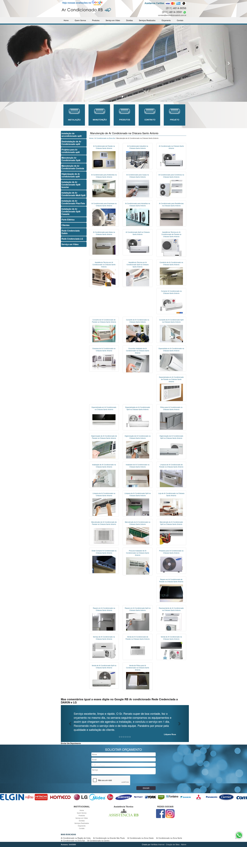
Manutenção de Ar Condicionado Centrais (72, 167)
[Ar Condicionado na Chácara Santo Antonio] (171, 159)
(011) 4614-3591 (172, 12)
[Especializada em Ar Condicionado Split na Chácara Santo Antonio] (137, 420)
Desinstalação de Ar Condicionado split (71, 143)
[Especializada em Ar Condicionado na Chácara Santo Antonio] (104, 420)
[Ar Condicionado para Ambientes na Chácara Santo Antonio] (104, 188)
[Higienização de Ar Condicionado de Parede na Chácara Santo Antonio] (104, 449)
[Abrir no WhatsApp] (184, 12)
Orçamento (166, 20)
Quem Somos (80, 20)
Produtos (95, 20)
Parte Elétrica (67, 219)
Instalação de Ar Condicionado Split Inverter (70, 185)
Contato (180, 20)
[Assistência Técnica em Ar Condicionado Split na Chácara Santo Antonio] (137, 277)
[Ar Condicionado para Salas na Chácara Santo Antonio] (104, 245)
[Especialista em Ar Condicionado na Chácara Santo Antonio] (171, 362)
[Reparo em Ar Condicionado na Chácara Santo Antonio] (104, 621)
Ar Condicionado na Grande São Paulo (109, 838)
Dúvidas (129, 20)
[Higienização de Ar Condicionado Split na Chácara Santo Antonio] (171, 449)
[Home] (86, 9)
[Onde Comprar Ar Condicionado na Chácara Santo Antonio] (104, 564)
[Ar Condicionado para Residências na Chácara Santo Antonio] (171, 217)
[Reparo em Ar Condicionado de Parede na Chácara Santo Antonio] (171, 593)
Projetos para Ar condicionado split (70, 151)
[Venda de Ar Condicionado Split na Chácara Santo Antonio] (104, 679)
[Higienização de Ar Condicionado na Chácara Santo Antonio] (137, 449)
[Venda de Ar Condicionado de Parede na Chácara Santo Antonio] (137, 650)
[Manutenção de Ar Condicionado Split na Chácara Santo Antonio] (171, 535)
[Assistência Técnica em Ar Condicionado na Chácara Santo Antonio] (104, 277)
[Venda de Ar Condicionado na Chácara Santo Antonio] (171, 650)
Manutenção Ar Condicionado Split (70, 159)
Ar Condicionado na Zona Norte (169, 838)
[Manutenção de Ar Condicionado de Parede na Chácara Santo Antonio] (104, 535)
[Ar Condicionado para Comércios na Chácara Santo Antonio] (171, 188)
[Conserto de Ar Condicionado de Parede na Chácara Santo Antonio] (104, 333)
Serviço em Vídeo (113, 20)
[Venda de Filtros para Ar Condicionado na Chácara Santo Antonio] (137, 680)
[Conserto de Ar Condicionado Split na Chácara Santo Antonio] (171, 333)
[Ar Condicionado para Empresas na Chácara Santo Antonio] (104, 217)
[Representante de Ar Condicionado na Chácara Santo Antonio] (171, 621)
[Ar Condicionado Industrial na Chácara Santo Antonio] (137, 159)
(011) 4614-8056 (176, 8)
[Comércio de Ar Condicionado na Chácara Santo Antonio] (171, 276)
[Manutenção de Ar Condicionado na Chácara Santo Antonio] (137, 535)
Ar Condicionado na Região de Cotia (76, 838)
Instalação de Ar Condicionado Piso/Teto (73, 202)
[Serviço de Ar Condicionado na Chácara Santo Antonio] (104, 650)
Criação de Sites (172, 844)
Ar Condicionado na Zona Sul (105, 138)
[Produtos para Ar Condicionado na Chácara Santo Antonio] (171, 564)
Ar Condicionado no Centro (98, 840)
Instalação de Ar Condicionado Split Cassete (70, 211)
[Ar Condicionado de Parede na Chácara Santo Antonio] (104, 159)
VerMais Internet (157, 844)
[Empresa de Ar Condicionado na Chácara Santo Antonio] (104, 362)
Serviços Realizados (147, 20)
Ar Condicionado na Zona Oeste (140, 838)
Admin (183, 844)
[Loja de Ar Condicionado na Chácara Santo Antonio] (171, 507)
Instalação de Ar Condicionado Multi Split (73, 194)
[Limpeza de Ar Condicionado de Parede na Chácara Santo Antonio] (171, 478)
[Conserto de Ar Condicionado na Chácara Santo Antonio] (137, 333)
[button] (18, 63)
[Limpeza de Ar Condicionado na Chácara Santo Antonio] (104, 507)
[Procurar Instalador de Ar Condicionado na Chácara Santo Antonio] (137, 565)
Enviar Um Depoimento (71, 743)
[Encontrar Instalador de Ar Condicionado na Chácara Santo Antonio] (137, 363)
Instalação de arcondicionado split (71, 134)
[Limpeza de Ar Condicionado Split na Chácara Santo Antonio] (137, 507)
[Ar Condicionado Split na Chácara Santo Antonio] (137, 245)
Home (66, 20)
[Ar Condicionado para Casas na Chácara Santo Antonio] (137, 188)
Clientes (65, 225)
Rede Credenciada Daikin (70, 232)
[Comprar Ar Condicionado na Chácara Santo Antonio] (171, 304)
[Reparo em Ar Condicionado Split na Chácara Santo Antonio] (137, 621)
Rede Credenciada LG (72, 238)
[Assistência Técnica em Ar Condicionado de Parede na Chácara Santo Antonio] (171, 247)
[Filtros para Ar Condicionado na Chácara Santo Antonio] (171, 420)
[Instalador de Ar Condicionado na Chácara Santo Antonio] (137, 478)
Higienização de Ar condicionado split (70, 175)
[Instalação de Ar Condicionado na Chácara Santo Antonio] (104, 478)
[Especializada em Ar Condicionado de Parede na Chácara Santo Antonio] (171, 392)
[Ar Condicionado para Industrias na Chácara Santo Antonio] (137, 217)
